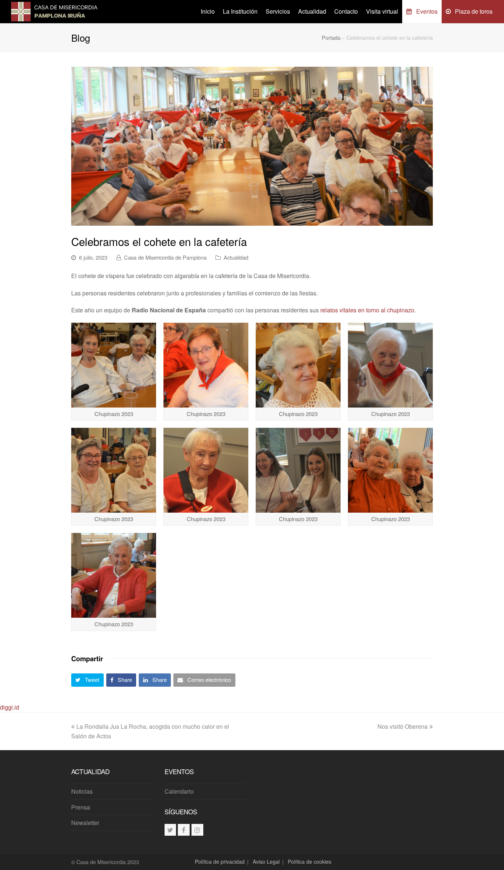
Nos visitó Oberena (402, 726)
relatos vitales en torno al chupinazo (367, 310)
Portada (331, 37)
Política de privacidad (220, 861)
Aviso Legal (266, 861)
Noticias (82, 791)
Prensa (80, 807)
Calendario (179, 791)
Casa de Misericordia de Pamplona (165, 257)
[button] (87, 680)
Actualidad (236, 257)
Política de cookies (309, 861)
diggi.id (9, 707)
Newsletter (85, 822)
